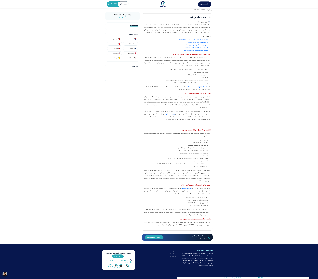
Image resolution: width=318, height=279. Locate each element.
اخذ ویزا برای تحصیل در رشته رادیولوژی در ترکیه (196, 45)
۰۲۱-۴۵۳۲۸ (204, 238)
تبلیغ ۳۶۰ (234, 278)
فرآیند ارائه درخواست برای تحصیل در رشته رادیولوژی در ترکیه (193, 40)
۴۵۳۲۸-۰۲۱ (119, 256)
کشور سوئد (116, 58)
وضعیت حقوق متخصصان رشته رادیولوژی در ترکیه (196, 50)
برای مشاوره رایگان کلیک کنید (154, 237)
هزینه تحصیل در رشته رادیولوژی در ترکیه (198, 42)
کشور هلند (132, 39)
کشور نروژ (132, 48)
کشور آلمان (116, 48)
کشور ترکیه (116, 44)
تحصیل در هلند (172, 254)
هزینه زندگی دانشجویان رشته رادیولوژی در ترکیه (196, 48)
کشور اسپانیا (116, 39)
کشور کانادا (132, 58)
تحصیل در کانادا (172, 251)
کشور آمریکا (116, 53)
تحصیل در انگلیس (172, 257)
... (137, 70)
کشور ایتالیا (132, 44)
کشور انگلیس (131, 53)
